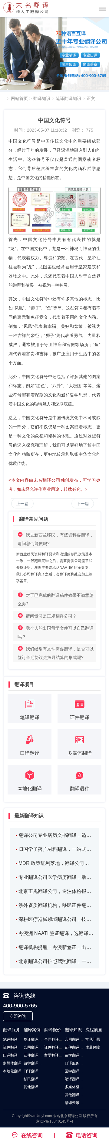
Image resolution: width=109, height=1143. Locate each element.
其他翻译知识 (76, 1095)
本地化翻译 (12, 1071)
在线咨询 (32, 1135)
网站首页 (19, 98)
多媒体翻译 (12, 1063)
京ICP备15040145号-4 (54, 1121)
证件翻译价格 (55, 1047)
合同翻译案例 (34, 1047)
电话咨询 (86, 1135)
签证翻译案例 (34, 1039)
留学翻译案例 (34, 1063)
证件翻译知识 (76, 1047)
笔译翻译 (10, 1039)
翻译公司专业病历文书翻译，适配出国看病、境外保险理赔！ (56, 835)
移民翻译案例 (34, 1079)
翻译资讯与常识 (77, 1103)
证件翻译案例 (34, 1055)
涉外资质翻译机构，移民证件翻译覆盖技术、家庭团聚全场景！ (56, 905)
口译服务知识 (76, 1063)
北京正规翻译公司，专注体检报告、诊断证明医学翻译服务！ (56, 891)
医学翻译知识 (76, 1071)
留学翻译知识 (76, 1055)
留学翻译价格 (55, 1055)
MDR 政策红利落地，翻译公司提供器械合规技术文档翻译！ (56, 863)
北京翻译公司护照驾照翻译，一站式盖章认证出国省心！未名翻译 (56, 961)
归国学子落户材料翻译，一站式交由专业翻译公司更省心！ (56, 849)
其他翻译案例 (34, 1087)
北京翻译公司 (71, 1116)
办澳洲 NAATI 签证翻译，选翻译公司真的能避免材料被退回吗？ (56, 933)
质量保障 (92, 1047)
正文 (91, 98)
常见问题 (92, 1039)
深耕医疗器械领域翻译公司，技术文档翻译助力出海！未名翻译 (56, 919)
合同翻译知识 (76, 1039)
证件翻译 (10, 1047)
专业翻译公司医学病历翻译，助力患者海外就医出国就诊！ (56, 877)
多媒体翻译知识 (77, 1087)
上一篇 (22, 503)
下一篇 (82, 503)
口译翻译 (10, 1055)
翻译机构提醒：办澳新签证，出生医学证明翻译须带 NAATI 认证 (56, 947)
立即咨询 (17, 1016)
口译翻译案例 (34, 1071)
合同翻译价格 (55, 1039)
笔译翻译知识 (68, 98)
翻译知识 (41, 98)
